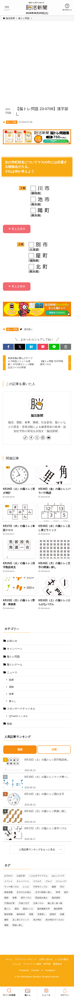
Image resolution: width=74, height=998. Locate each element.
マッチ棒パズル (11, 887)
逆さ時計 (37, 919)
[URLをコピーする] (65, 347)
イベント (8, 881)
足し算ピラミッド (21, 919)
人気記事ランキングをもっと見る (38, 849)
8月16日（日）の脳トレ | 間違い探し (45, 811)
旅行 (66, 892)
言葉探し (41, 914)
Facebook (24, 970)
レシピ (26, 887)
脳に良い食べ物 (55, 903)
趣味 (6, 919)
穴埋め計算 (9, 903)
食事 (11, 694)
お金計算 (21, 876)
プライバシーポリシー (26, 959)
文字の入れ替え (24, 892)
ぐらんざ (16, 964)
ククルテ (37, 881)
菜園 (31, 914)
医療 (11, 679)
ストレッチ (61, 881)
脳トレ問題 (11, 122)
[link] (25, 437)
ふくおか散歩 (61, 959)
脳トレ (7, 909)
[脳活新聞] (37, 5)
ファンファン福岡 (32, 964)
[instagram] (43, 437)
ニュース (12, 672)
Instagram (50, 970)
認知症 (53, 914)
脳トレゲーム (14, 664)
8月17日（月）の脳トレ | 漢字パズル (45, 828)
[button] (7, 7)
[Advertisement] (37, 65)
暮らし (12, 701)
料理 (58, 892)
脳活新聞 (37, 415)
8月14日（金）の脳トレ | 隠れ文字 (44, 793)
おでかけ (8, 876)
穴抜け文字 (24, 903)
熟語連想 (56, 898)
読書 (62, 914)
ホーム (9, 959)
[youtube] (48, 437)
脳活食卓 (21, 914)
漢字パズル (26, 898)
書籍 (6, 898)
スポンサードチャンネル (21, 708)
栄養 (15, 898)
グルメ (49, 881)
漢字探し (28, 329)
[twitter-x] (37, 437)
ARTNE (47, 964)
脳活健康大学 (43, 909)
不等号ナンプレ (40, 887)
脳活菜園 (8, 914)
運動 (11, 686)
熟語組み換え (41, 898)
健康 (54, 887)
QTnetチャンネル (18, 716)
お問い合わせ (46, 959)
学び (62, 887)
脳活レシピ (28, 909)
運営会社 (57, 964)
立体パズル (38, 903)
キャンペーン (14, 648)
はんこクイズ (58, 876)
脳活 (17, 909)
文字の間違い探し (43, 892)
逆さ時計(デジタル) (55, 919)
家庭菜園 (8, 892)
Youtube (35, 970)
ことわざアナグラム (38, 876)
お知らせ (12, 640)
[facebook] (31, 437)
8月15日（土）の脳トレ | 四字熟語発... (46, 759)
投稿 (9, 723)
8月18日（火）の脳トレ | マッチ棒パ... (46, 776)
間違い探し (18, 925)
